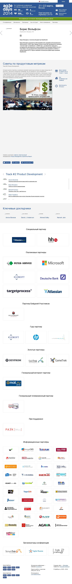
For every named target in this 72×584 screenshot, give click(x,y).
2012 (13, 567)
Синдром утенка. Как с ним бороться (17, 191)
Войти (63, 1)
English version (45, 1)
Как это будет (34, 22)
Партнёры (55, 22)
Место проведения (45, 22)
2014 (5, 567)
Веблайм (65, 565)
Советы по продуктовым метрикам (17, 186)
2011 (17, 567)
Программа (25, 22)
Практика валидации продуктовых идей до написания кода (23, 181)
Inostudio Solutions (64, 566)
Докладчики (17, 22)
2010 (5, 569)
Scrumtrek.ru (39, 566)
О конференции (7, 22)
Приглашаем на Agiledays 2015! (44, 18)
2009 (13, 569)
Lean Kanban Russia (35, 574)
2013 (9, 567)
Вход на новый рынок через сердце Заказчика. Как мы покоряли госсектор (26, 196)
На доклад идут (27, 162)
